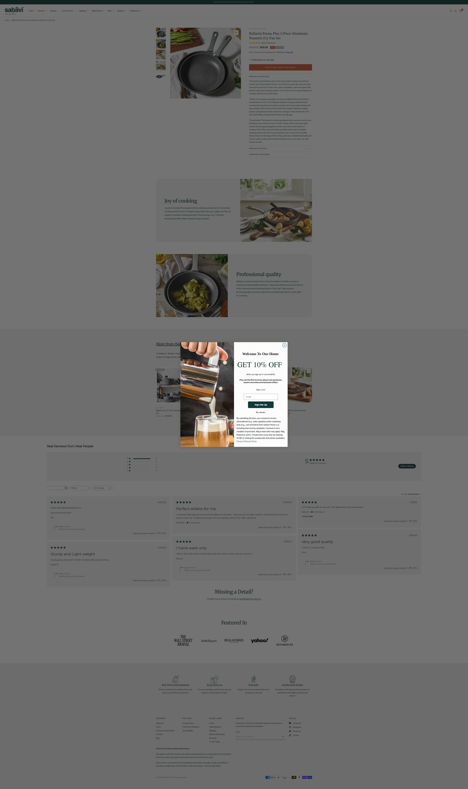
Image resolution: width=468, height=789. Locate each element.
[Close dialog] (284, 345)
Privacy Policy (243, 441)
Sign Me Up (261, 404)
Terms (253, 441)
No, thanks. (261, 412)
